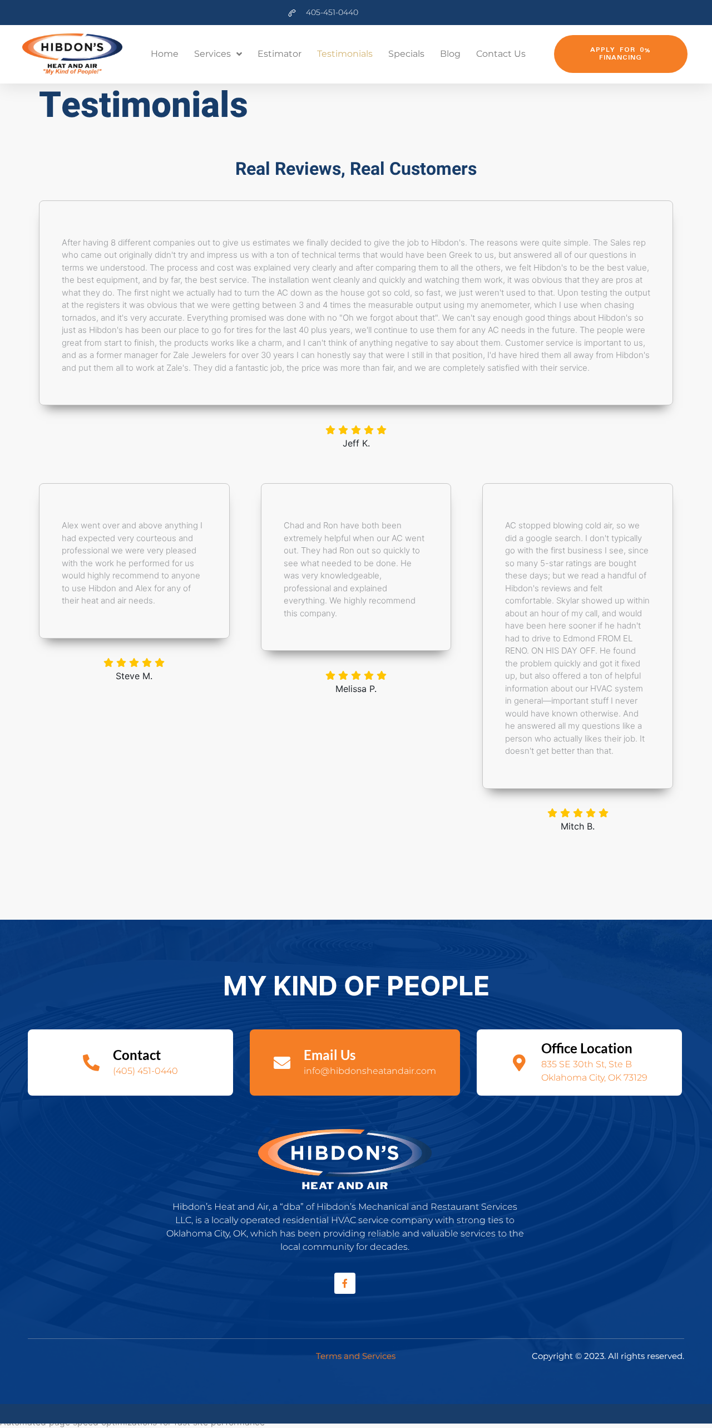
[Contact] (91, 1062)
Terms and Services (355, 1356)
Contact (137, 1055)
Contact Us (501, 53)
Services (212, 53)
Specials (406, 53)
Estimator (279, 53)
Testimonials (345, 53)
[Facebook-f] (344, 1283)
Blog (450, 53)
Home (165, 53)
